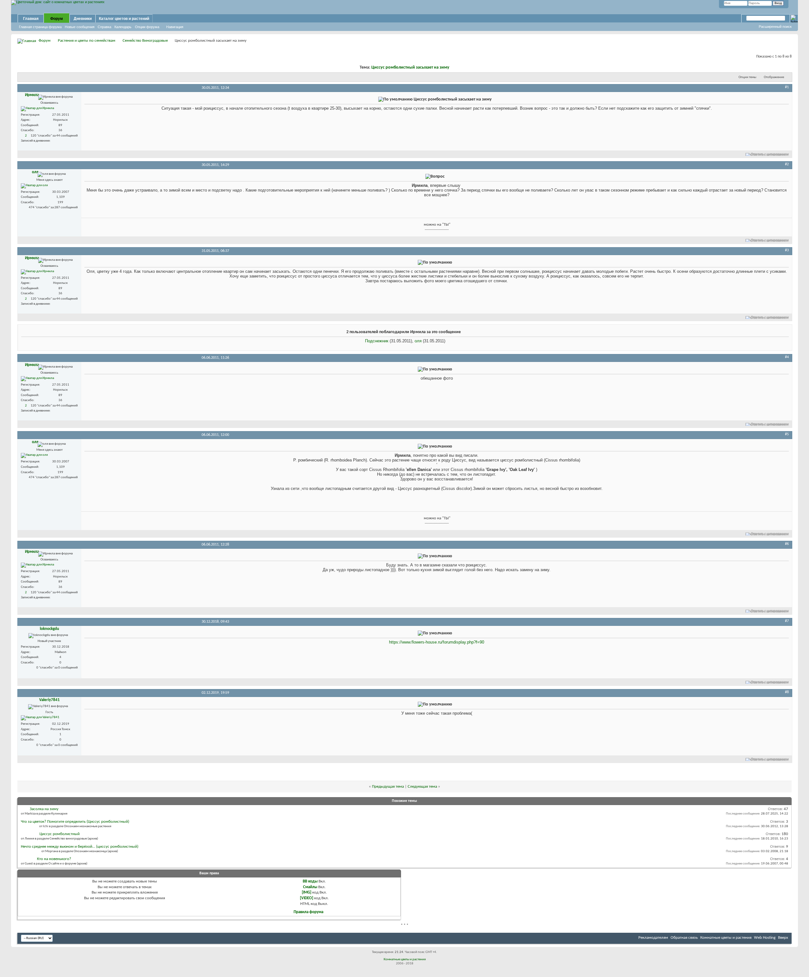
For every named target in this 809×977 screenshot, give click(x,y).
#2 (787, 164)
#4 (787, 357)
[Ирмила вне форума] (37, 108)
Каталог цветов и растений (124, 18)
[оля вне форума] (34, 185)
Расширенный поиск (775, 26)
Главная (31, 18)
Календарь (122, 27)
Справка (104, 27)
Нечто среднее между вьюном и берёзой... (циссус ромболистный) (79, 847)
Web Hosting (765, 938)
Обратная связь (684, 938)
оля (418, 341)
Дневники (83, 18)
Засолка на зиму (44, 809)
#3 (787, 250)
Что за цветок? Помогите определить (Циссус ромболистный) (75, 822)
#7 (787, 621)
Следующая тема (422, 787)
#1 (787, 87)
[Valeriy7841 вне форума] (40, 717)
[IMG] (306, 892)
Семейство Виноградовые (145, 41)
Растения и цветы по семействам (86, 41)
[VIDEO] (306, 898)
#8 (787, 692)
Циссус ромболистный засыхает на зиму (410, 67)
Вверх (783, 938)
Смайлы (310, 887)
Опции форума (147, 27)
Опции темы (747, 77)
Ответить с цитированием (770, 154)
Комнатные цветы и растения (725, 938)
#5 (787, 434)
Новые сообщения (79, 27)
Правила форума (308, 912)
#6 (787, 544)
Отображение (774, 77)
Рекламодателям (653, 938)
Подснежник (376, 341)
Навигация (174, 27)
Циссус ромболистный (60, 834)
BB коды (310, 881)
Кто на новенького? (54, 859)
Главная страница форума (40, 27)
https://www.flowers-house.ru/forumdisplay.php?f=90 (436, 642)
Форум (56, 18)
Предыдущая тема (388, 787)
